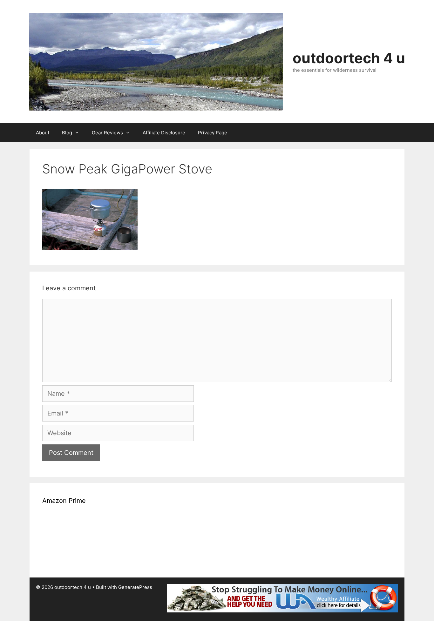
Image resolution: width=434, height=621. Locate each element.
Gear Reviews (107, 133)
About (42, 133)
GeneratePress (135, 587)
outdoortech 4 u (349, 58)
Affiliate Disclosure (164, 133)
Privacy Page (212, 133)
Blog (67, 133)
